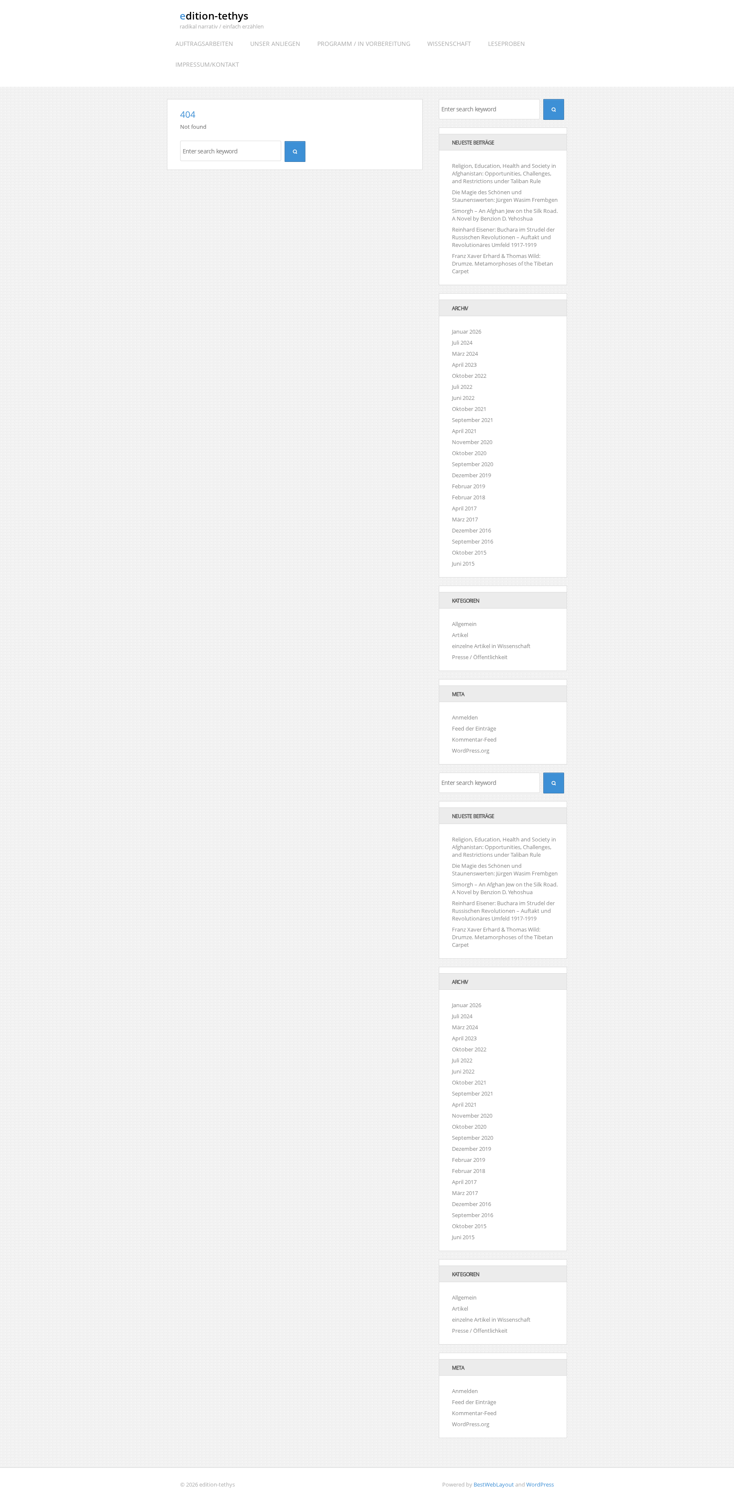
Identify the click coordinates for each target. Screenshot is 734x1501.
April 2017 (464, 508)
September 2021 (472, 420)
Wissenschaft (449, 44)
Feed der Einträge (474, 728)
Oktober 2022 (469, 375)
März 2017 (465, 519)
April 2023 (464, 364)
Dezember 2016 (471, 530)
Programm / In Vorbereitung (363, 44)
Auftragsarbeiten (204, 44)
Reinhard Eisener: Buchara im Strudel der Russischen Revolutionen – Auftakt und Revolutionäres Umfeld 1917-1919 (503, 237)
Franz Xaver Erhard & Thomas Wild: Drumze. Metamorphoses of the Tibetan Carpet (502, 263)
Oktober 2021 (469, 409)
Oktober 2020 (469, 453)
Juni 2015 (463, 563)
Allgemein (464, 624)
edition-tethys (214, 15)
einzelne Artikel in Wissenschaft (491, 646)
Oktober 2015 (469, 552)
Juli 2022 (462, 387)
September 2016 (472, 541)
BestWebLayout (494, 1484)
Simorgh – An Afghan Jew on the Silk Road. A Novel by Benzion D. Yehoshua (505, 214)
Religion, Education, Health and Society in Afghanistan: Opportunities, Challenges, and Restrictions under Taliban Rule (504, 173)
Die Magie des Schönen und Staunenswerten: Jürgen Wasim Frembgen (505, 196)
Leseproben (506, 44)
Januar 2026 (466, 331)
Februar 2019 (468, 486)
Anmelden (465, 717)
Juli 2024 (462, 342)
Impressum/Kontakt (207, 64)
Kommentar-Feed (474, 739)
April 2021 (464, 431)
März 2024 (465, 353)
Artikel (460, 635)
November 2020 (472, 442)
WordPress (540, 1484)
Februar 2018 (468, 497)
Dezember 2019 (471, 475)
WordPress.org (470, 750)
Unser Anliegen (275, 44)
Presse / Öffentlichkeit (480, 657)
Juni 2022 (463, 398)
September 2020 (472, 464)
